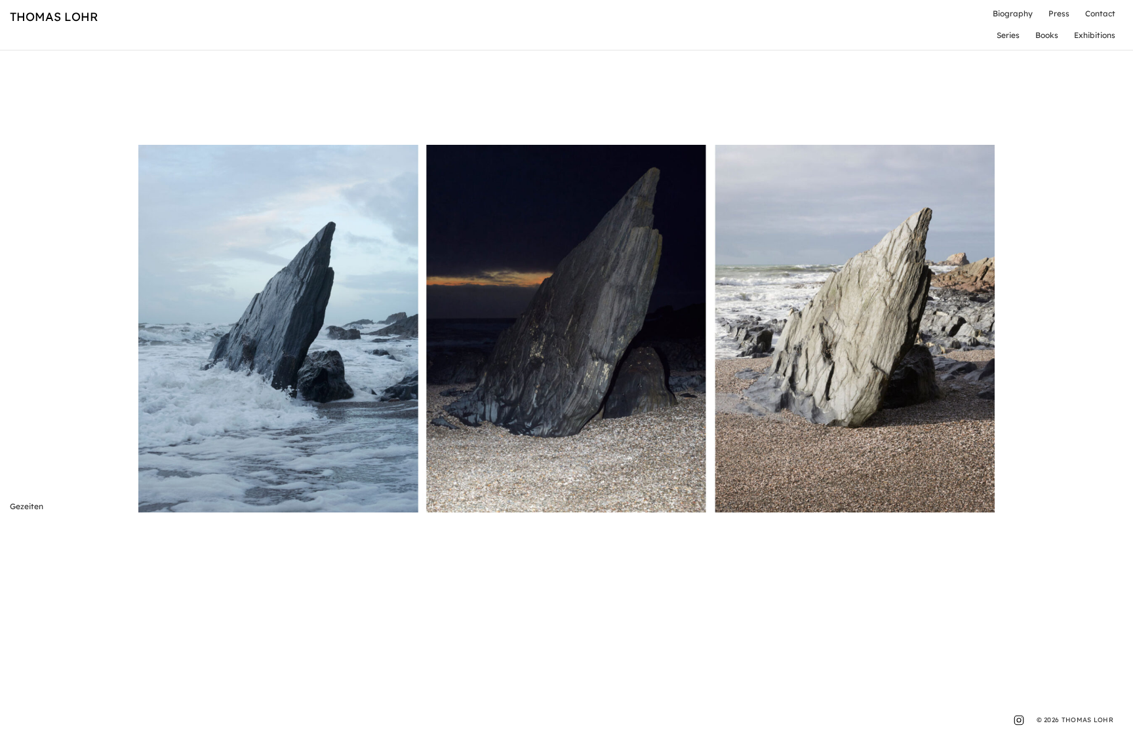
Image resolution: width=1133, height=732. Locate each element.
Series (1008, 35)
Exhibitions (1094, 35)
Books (1046, 35)
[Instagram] (1019, 720)
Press (1058, 13)
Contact (1100, 13)
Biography (1013, 13)
